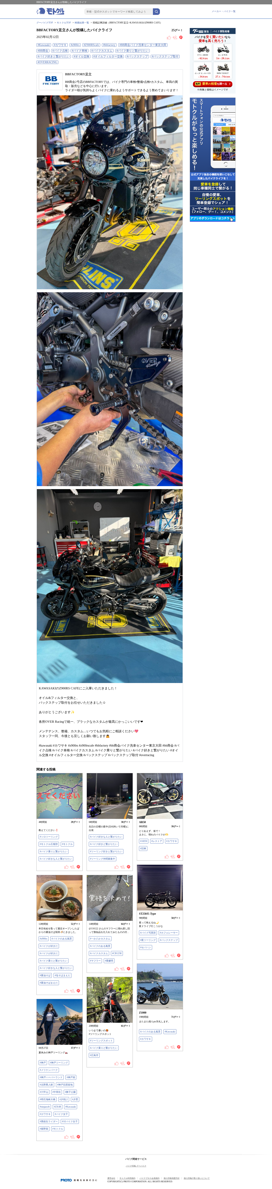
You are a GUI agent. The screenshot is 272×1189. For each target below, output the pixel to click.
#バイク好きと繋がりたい (54, 56)
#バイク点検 (60, 50)
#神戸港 (71, 1077)
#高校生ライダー (49, 1121)
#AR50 (143, 841)
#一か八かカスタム (100, 938)
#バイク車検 (79, 50)
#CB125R (117, 953)
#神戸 (43, 1062)
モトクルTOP (64, 22)
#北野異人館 (46, 1084)
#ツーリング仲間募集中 (102, 858)
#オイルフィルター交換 (108, 56)
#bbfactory (109, 45)
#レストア (156, 841)
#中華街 (56, 1092)
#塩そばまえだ (62, 975)
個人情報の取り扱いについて (197, 1178)
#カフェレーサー (169, 932)
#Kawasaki (44, 45)
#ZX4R (57, 1106)
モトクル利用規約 (127, 1178)
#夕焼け (64, 1099)
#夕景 (75, 1099)
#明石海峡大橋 (47, 1099)
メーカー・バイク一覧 (224, 11)
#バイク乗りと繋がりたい (132, 50)
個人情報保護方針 (172, 1178)
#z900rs (75, 45)
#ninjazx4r (45, 1106)
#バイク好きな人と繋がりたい (56, 858)
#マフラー (95, 960)
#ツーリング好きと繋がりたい (106, 851)
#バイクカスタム (101, 50)
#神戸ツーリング (59, 1062)
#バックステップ (137, 56)
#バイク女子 (61, 1114)
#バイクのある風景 (62, 938)
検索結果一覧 (82, 22)
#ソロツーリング (49, 836)
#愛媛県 (109, 960)
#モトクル (67, 844)
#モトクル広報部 (49, 844)
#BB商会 (43, 50)
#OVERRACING (47, 62)
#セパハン (145, 947)
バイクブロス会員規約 (149, 1178)
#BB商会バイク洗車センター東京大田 (142, 45)
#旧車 (143, 848)
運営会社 (111, 1178)
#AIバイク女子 (70, 1121)
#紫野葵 (44, 1128)
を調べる (211, 83)
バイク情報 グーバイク (136, 1166)
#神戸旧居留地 (65, 1084)
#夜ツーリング (148, 940)
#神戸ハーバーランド (51, 1077)
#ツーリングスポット (101, 1040)
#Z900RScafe (91, 45)
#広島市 (94, 1055)
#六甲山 (44, 1092)
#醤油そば (45, 975)
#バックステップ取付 (165, 56)
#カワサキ (60, 45)
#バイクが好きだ (49, 946)
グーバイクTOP (44, 22)
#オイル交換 (81, 56)
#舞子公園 (70, 1092)
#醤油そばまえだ (49, 982)
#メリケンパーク (49, 1070)
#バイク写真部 (148, 932)
